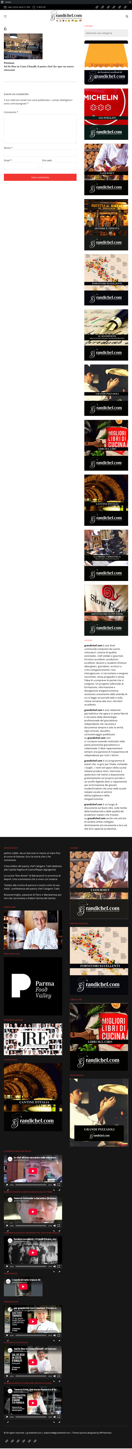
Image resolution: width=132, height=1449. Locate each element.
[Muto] (54, 1187)
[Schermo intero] (58, 1187)
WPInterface (105, 1432)
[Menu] (5, 16)
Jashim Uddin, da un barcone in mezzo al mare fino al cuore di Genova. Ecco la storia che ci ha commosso (32, 857)
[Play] (7, 1187)
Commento (11, 112)
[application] (33, 1171)
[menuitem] (2, 2)
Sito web (47, 160)
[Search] (127, 16)
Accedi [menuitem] (8, 2)
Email (8, 160)
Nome (8, 147)
